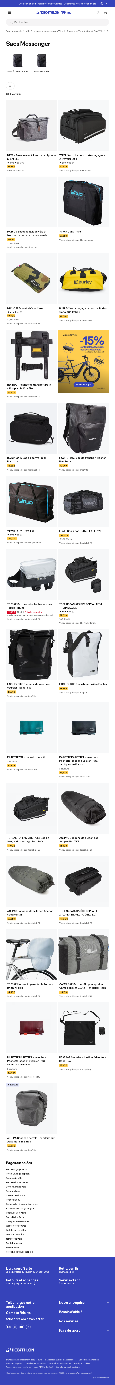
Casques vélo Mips (16, 1212)
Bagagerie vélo (14, 1178)
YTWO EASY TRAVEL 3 (20, 530)
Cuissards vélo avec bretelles (22, 1204)
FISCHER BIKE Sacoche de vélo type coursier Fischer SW (29, 686)
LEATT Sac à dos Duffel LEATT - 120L (81, 530)
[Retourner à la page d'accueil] (54, 12)
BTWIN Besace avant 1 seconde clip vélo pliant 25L (31, 157)
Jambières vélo (14, 1238)
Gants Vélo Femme (16, 1225)
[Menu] (9, 12)
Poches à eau (13, 1199)
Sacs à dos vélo (42, 71)
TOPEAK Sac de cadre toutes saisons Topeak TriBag (30, 606)
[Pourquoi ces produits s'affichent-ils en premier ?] (7, 93)
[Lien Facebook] (8, 1327)
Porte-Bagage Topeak (18, 1173)
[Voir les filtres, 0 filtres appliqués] (10, 85)
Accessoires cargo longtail (20, 1208)
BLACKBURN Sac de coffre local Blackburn (26, 459)
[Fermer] (106, 3)
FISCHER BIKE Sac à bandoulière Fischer (83, 684)
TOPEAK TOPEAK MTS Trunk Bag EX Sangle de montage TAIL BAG (28, 839)
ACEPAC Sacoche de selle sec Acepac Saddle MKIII (30, 913)
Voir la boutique (83, 384)
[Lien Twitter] (15, 1327)
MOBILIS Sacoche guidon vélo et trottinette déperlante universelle (27, 233)
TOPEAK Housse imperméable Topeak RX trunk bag (30, 986)
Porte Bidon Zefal (15, 1217)
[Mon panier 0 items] (105, 12)
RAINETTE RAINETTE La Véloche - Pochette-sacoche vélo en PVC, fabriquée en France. (79, 761)
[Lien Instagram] (28, 1327)
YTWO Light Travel (70, 231)
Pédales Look (13, 1191)
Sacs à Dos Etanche (17, 71)
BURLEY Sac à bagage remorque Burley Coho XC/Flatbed (83, 310)
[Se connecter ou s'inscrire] (98, 12)
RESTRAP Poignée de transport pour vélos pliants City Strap (29, 386)
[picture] (31, 125)
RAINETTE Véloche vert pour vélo (26, 757)
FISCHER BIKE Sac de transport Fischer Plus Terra (82, 459)
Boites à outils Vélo (16, 1186)
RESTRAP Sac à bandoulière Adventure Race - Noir (83, 1059)
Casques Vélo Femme (17, 1221)
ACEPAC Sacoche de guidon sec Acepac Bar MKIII (79, 839)
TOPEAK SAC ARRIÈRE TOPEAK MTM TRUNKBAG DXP (80, 606)
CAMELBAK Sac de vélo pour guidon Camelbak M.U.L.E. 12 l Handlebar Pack (82, 986)
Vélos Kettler (13, 1247)
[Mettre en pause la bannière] (101, 3)
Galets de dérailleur (16, 1230)
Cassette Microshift (16, 1195)
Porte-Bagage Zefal (16, 1169)
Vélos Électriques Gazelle (19, 1251)
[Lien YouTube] (21, 1327)
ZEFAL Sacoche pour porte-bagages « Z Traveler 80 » (82, 157)
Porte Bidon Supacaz (17, 1182)
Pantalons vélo (14, 1243)
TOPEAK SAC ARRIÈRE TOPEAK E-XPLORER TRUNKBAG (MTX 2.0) (78, 913)
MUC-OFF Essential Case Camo (25, 308)
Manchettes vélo (15, 1234)
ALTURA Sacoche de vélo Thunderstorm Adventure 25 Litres (31, 1139)
